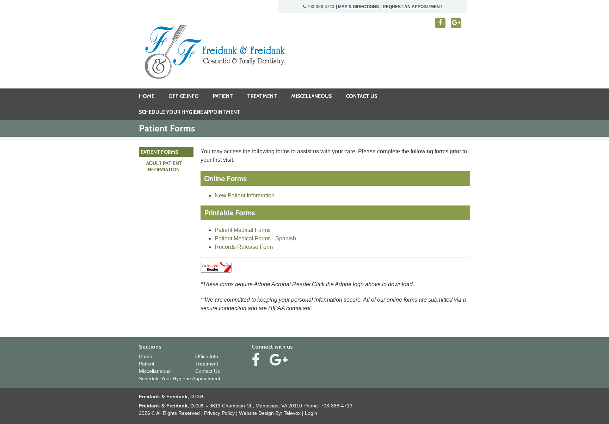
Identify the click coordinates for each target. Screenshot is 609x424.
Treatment (206, 364)
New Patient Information (245, 195)
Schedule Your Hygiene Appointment (179, 378)
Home (145, 356)
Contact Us (207, 371)
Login (311, 413)
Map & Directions (358, 6)
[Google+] (456, 23)
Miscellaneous (155, 371)
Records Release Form (244, 247)
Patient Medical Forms (243, 230)
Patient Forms (159, 152)
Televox (292, 413)
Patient (146, 364)
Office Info (206, 356)
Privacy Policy (219, 413)
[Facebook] (440, 23)
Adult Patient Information (164, 166)
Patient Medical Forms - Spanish (255, 238)
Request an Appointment (412, 6)
